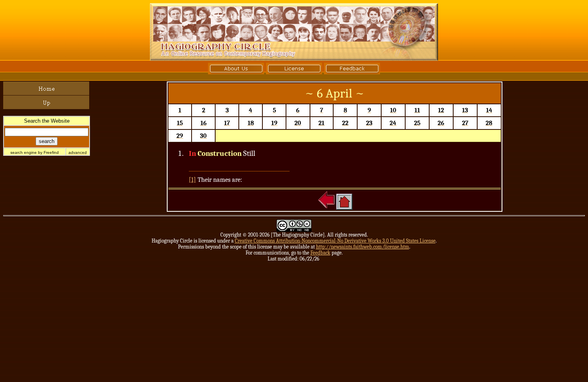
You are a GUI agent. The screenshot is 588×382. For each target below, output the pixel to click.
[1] (192, 179)
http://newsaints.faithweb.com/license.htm (362, 247)
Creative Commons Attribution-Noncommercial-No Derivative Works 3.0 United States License (335, 241)
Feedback (320, 253)
